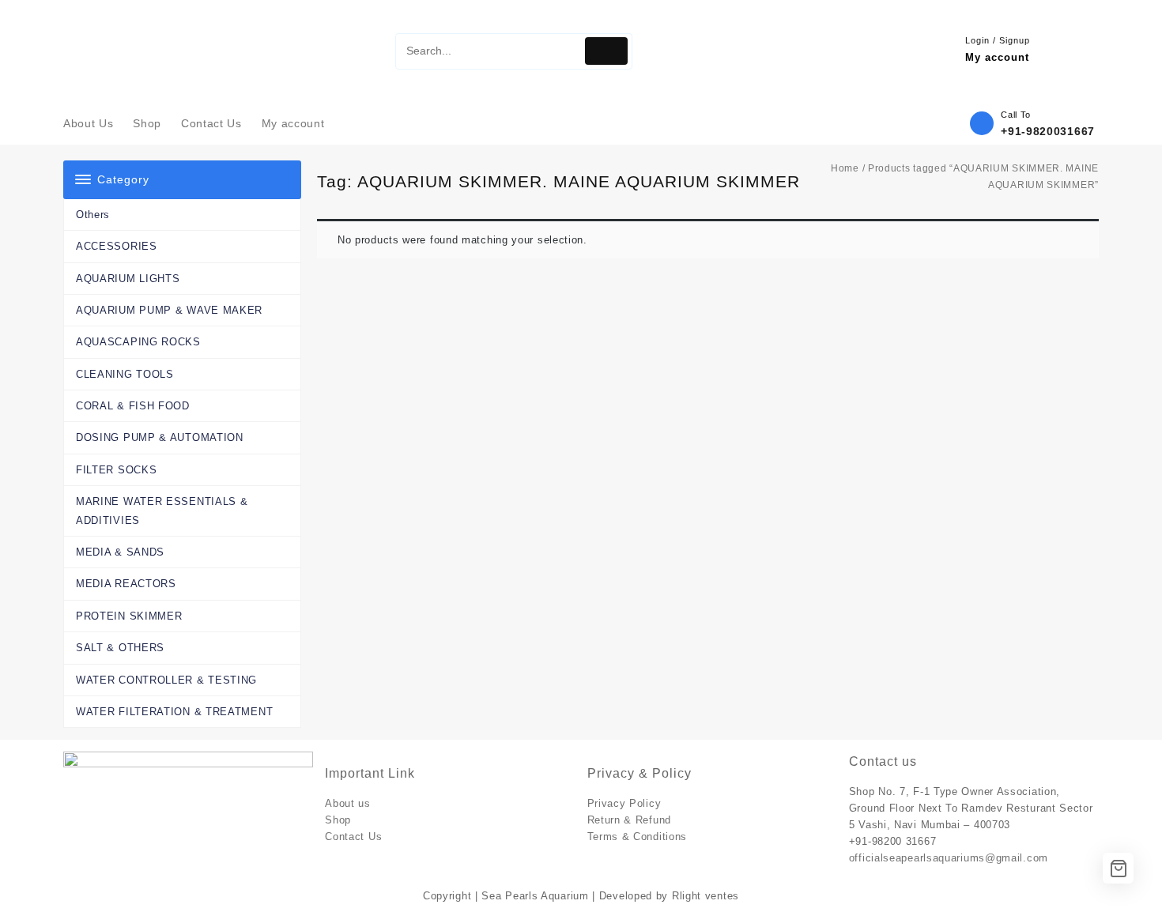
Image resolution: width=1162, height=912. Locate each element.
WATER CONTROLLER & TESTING (166, 680)
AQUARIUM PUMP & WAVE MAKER (169, 310)
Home (845, 168)
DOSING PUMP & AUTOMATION (159, 437)
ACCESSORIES (116, 246)
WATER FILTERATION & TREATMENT (174, 712)
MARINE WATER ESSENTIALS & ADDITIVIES (162, 511)
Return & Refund (629, 820)
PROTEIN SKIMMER (129, 616)
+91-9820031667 (1048, 131)
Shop (338, 820)
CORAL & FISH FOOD (133, 406)
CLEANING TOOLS (125, 374)
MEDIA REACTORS (126, 584)
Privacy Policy (624, 803)
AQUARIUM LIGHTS (128, 279)
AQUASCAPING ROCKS (138, 342)
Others (93, 214)
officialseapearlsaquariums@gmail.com (948, 858)
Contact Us (353, 836)
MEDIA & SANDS (120, 552)
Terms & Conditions (637, 836)
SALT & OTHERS (120, 648)
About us (348, 803)
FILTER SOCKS (116, 470)
